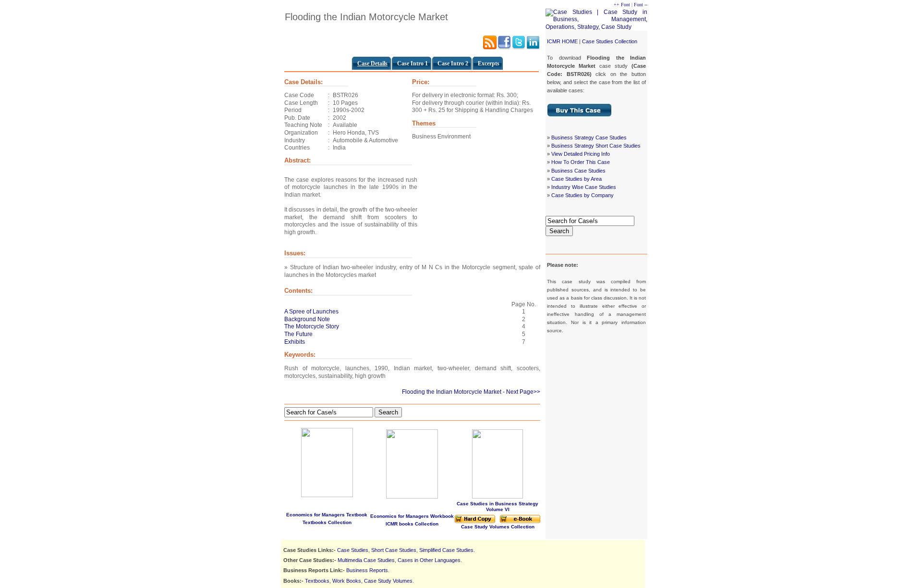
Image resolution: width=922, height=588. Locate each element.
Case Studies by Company (582, 195)
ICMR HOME (562, 41)
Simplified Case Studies (446, 550)
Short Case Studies (393, 550)
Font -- (640, 4)
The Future (298, 334)
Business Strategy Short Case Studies (596, 146)
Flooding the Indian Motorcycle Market (451, 391)
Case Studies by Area (576, 179)
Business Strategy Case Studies (589, 137)
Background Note (307, 319)
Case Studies (352, 550)
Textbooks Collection (327, 522)
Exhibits (294, 341)
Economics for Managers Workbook (412, 516)
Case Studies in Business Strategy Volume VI (497, 506)
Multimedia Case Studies (366, 560)
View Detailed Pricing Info (580, 154)
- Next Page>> (521, 391)
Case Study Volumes (388, 581)
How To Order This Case (580, 162)
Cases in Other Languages (429, 560)
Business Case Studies (578, 171)
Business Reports (367, 570)
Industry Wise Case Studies (583, 187)
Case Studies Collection (609, 41)
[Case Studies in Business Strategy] (475, 521)
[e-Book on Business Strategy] (520, 521)
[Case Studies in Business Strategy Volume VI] (497, 497)
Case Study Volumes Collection (497, 526)
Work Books (346, 581)
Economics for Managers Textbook (326, 514)
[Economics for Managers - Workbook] (412, 496)
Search (559, 231)
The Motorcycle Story (311, 326)
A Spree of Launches (311, 311)
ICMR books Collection (412, 523)
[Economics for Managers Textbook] (327, 460)
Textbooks (317, 581)
